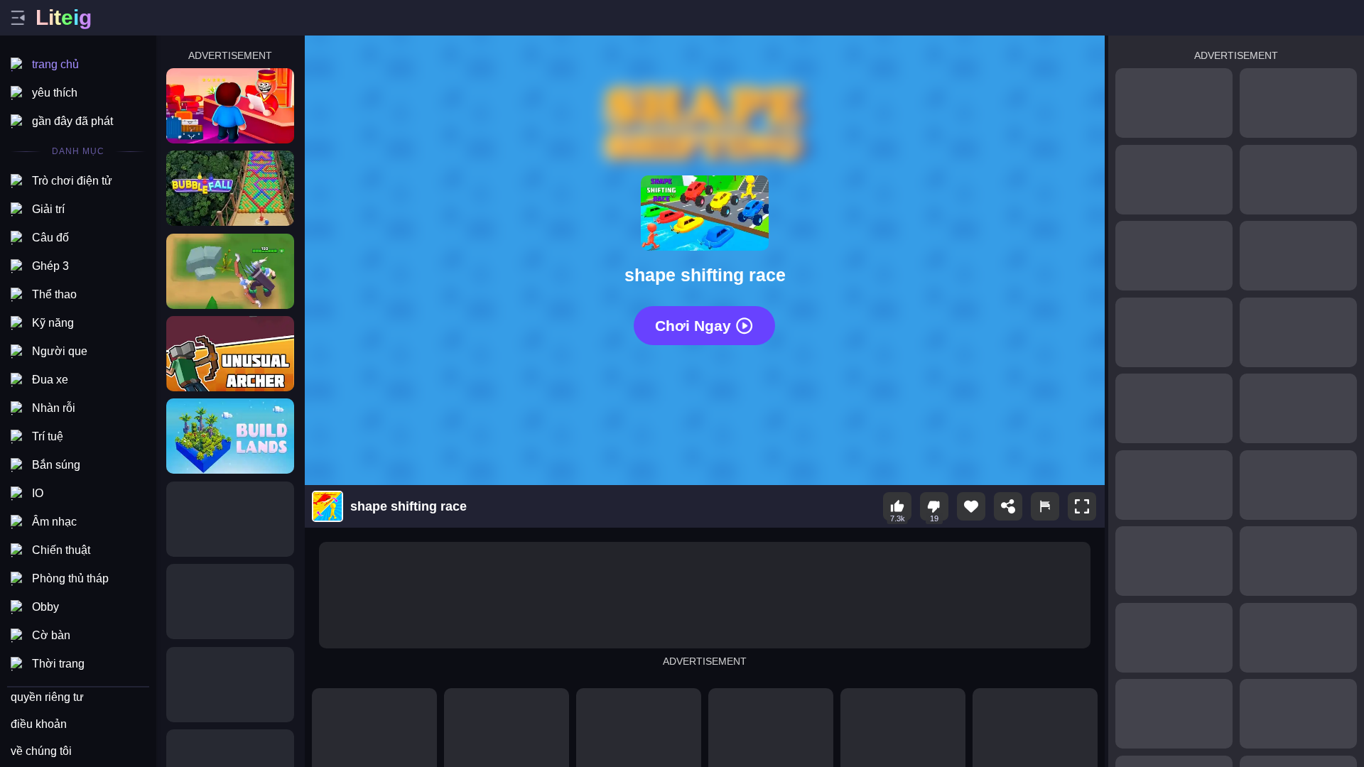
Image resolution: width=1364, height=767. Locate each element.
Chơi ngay (693, 325)
